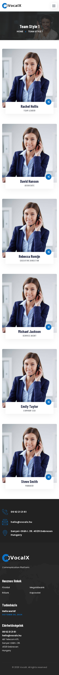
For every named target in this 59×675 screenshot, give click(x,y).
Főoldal (6, 587)
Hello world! (9, 611)
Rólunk (5, 592)
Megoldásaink (37, 587)
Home (20, 31)
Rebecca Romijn (29, 256)
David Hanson (29, 181)
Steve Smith (29, 481)
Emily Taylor (29, 406)
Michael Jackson (29, 331)
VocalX (23, 667)
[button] (54, 5)
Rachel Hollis (29, 106)
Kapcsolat (35, 592)
